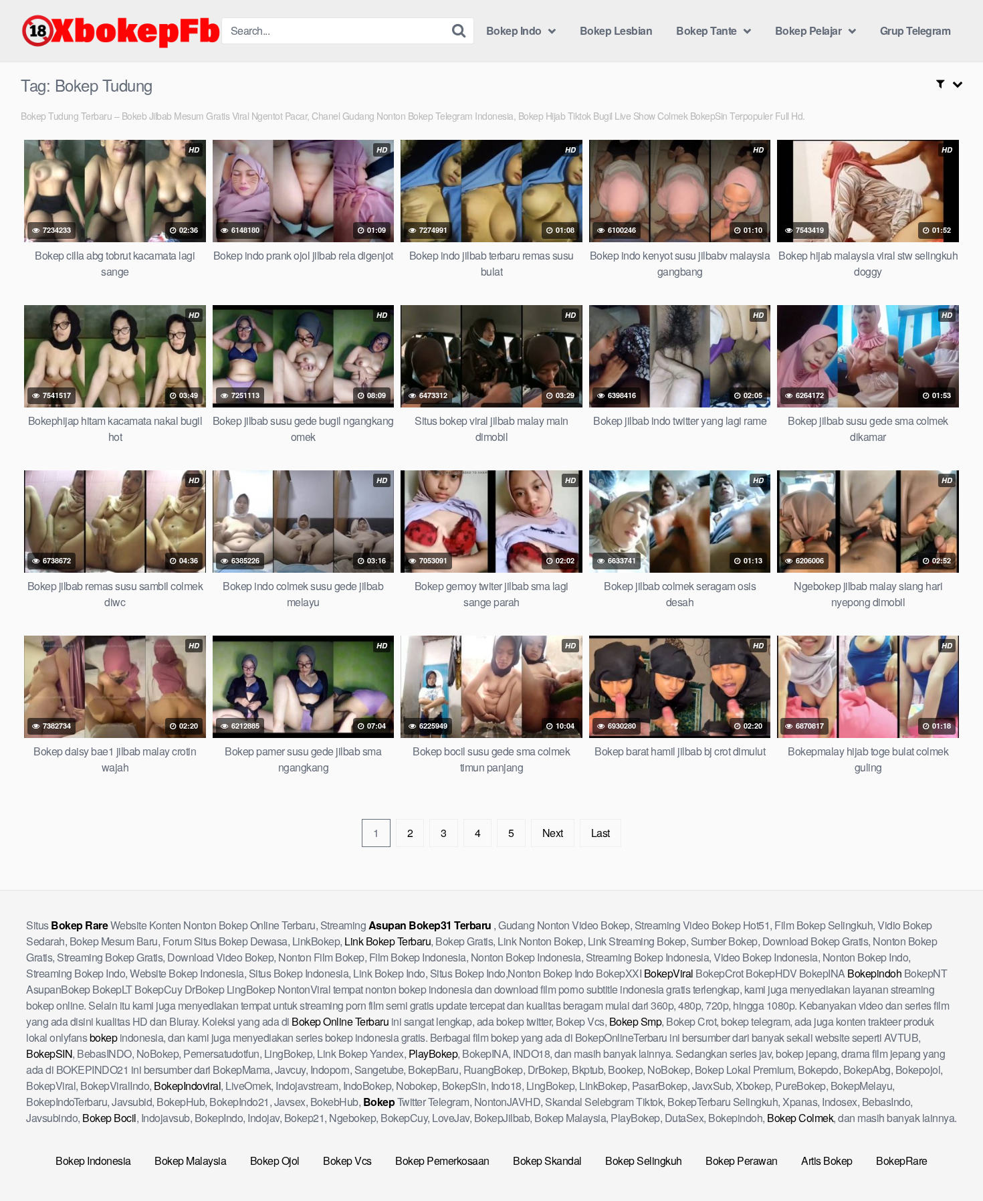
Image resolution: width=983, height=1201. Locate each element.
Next (552, 832)
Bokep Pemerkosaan (442, 1160)
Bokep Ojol (275, 1160)
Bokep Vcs (347, 1160)
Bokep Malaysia (190, 1160)
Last (600, 832)
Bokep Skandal (547, 1160)
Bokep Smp (635, 1021)
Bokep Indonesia (93, 1160)
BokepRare (901, 1160)
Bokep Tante (706, 30)
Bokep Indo (514, 30)
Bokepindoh (874, 973)
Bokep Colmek (800, 1117)
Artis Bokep (827, 1160)
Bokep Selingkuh (643, 1160)
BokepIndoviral (187, 1085)
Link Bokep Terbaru (387, 941)
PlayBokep (433, 1053)
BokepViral (668, 973)
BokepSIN (49, 1053)
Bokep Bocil (109, 1117)
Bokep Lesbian (616, 30)
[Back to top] (946, 1158)
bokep (104, 1037)
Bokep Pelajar (808, 30)
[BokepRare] (121, 31)
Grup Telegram (915, 30)
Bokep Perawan (741, 1160)
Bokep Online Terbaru (340, 1021)
